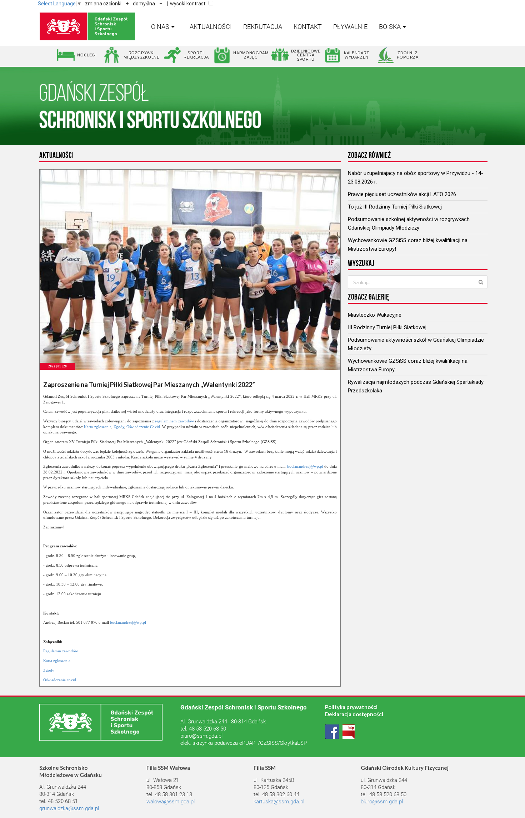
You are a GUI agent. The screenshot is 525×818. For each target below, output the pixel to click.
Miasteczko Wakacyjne (374, 315)
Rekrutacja (262, 26)
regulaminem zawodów (174, 421)
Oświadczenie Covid (143, 427)
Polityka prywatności (351, 707)
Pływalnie (350, 26)
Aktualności (211, 26)
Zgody (119, 427)
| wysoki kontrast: (187, 3)
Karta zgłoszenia (97, 427)
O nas (160, 26)
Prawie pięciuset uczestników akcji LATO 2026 (402, 194)
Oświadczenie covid (59, 680)
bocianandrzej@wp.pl (305, 466)
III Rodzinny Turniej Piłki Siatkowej (387, 327)
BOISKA (390, 26)
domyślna (144, 3)
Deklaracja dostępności (354, 714)
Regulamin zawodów (60, 651)
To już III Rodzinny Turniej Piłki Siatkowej (395, 207)
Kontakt (308, 26)
